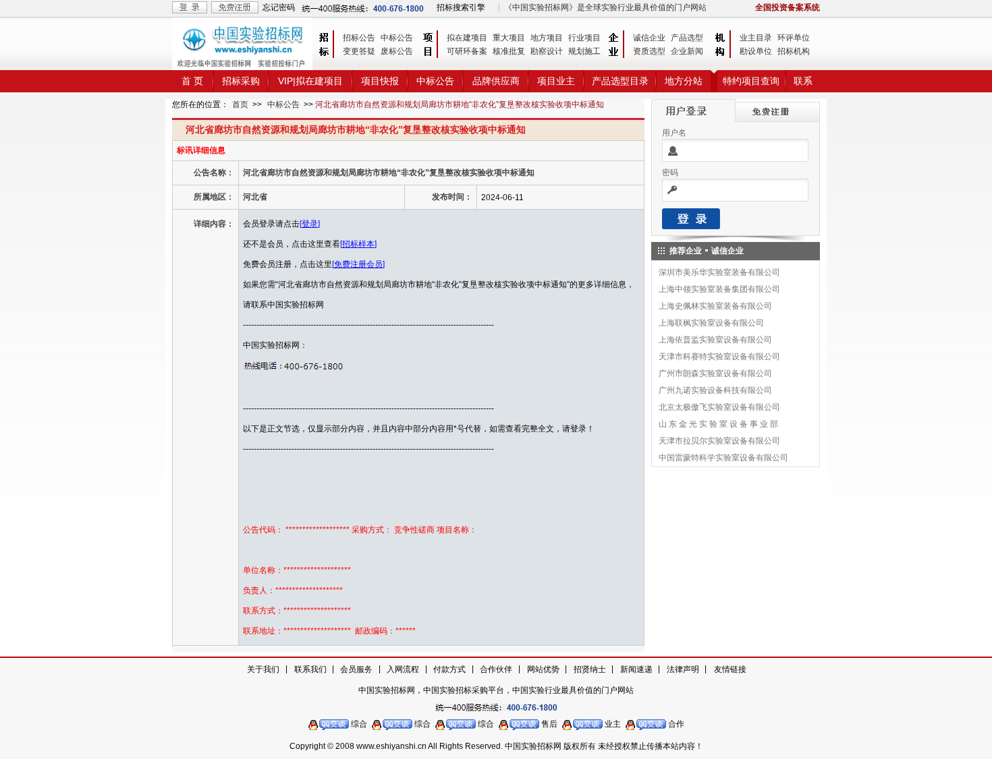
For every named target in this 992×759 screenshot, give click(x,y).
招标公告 (359, 37)
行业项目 (584, 37)
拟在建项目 (467, 37)
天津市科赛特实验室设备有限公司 (719, 356)
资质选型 (649, 51)
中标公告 (397, 37)
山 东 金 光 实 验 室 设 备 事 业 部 (718, 424)
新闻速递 (636, 669)
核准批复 (509, 51)
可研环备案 (467, 51)
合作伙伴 (496, 669)
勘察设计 (546, 51)
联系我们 (310, 669)
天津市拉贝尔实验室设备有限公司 (719, 441)
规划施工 (584, 51)
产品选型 (687, 37)
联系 (803, 80)
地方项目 (546, 37)
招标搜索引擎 (461, 7)
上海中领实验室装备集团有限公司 (719, 289)
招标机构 (793, 51)
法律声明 (683, 669)
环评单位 (793, 37)
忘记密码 (279, 7)
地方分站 (683, 80)
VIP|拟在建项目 (310, 80)
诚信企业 (649, 37)
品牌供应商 (496, 80)
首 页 (192, 80)
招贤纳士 (590, 669)
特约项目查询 (751, 80)
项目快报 (380, 80)
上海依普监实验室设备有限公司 (715, 339)
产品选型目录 (620, 80)
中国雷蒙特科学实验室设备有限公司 (723, 457)
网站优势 (543, 669)
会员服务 (356, 669)
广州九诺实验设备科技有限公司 (715, 390)
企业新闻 (687, 51)
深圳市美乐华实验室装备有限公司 (719, 272)
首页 (240, 104)
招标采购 (241, 80)
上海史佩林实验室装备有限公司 (715, 306)
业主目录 (756, 37)
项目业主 (556, 80)
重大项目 (509, 37)
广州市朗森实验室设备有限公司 (715, 373)
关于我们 (263, 669)
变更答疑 (359, 51)
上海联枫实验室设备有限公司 (711, 323)
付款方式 (449, 669)
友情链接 (730, 669)
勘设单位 (756, 51)
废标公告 (397, 51)
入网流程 (403, 669)
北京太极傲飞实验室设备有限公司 (719, 407)
